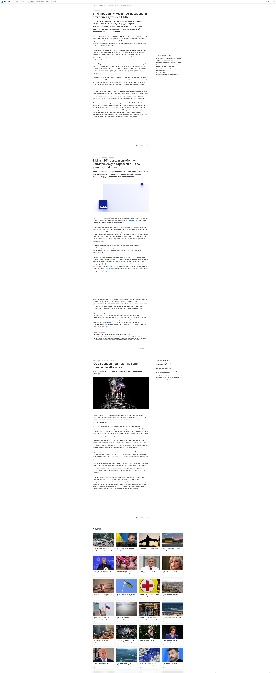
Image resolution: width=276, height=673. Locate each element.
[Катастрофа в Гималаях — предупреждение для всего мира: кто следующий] (103, 543)
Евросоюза (133, 220)
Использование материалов (253, 671)
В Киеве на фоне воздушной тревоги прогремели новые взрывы (166, 367)
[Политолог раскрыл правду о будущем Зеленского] (126, 543)
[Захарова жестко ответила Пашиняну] (172, 566)
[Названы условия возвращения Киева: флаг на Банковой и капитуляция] (126, 589)
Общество (112, 10)
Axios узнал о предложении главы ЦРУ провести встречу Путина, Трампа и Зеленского (167, 65)
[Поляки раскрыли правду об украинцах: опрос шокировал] (149, 658)
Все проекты (18, 671)
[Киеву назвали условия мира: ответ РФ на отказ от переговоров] (149, 566)
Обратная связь (263, 671)
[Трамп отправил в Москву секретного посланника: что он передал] (103, 658)
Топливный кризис (127, 5)
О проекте (216, 671)
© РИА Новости (105, 360)
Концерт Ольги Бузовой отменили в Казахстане (169, 375)
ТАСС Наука (105, 10)
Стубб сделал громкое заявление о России (168, 58)
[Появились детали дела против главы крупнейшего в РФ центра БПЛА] (103, 589)
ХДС (109, 322)
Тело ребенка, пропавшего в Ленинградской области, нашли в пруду (168, 371)
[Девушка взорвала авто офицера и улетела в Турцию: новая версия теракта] (149, 589)
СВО (118, 5)
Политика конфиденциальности (239, 671)
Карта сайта (270, 671)
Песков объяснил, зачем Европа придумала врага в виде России (168, 69)
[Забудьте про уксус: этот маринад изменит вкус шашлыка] (103, 635)
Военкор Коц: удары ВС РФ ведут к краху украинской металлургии (167, 378)
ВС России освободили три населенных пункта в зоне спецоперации (169, 363)
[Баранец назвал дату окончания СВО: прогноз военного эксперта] (149, 543)
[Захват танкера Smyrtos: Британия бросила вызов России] (126, 612)
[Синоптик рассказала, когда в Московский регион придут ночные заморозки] (126, 635)
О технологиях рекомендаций (225, 671)
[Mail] (2, 1)
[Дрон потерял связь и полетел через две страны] (172, 543)
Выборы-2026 (99, 5)
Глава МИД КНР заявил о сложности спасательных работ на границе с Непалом (168, 73)
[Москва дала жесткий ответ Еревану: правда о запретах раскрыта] (103, 612)
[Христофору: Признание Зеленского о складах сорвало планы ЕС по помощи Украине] (172, 658)
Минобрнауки (107, 45)
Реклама (12, 671)
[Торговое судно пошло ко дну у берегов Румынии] (172, 612)
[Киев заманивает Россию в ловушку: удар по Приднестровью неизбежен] (172, 635)
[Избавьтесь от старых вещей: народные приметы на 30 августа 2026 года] (149, 612)
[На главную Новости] (7, 1)
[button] (121, 196)
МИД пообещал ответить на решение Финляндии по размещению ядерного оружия (169, 61)
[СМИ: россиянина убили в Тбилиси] (172, 589)
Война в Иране (110, 5)
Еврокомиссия (111, 268)
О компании (6, 671)
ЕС (128, 250)
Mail (2, 671)
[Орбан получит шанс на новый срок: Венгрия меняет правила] (103, 566)
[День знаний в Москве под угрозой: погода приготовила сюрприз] (149, 635)
